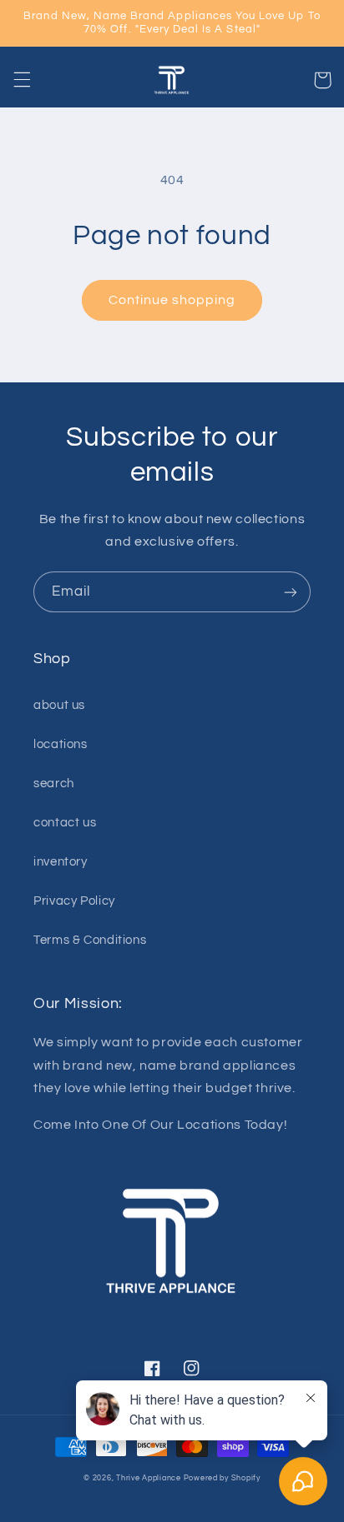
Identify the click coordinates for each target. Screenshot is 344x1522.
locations (60, 744)
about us (59, 705)
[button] (22, 80)
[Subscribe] (290, 591)
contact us (64, 822)
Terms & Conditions (89, 940)
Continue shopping (172, 300)
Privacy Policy (74, 901)
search (53, 783)
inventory (60, 862)
